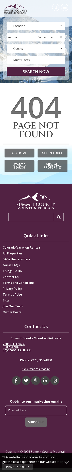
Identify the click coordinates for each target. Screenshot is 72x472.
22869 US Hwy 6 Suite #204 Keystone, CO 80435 (17, 347)
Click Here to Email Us (36, 369)
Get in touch (52, 153)
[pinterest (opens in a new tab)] (35, 380)
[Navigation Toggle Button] (64, 7)
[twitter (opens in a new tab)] (26, 380)
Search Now (36, 71)
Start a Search (19, 165)
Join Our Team (13, 306)
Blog (6, 300)
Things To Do (12, 271)
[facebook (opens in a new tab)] (16, 380)
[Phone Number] (55, 7)
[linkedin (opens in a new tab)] (45, 380)
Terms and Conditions (18, 282)
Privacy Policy (12, 288)
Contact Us (11, 276)
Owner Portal (12, 312)
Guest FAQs (11, 265)
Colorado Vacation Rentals (22, 247)
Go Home (19, 153)
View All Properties (53, 165)
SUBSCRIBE (36, 422)
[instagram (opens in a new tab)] (54, 380)
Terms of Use (12, 294)
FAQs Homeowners (16, 259)
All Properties (13, 253)
